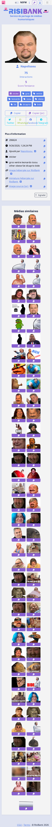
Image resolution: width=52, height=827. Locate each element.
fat (14, 104)
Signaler (41, 195)
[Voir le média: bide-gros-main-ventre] (19, 430)
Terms (27, 824)
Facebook (32, 122)
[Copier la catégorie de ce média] (44, 157)
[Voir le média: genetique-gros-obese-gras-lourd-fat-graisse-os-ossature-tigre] (33, 669)
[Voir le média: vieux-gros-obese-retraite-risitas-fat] (19, 490)
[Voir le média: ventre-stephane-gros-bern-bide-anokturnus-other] (19, 788)
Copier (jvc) (38, 113)
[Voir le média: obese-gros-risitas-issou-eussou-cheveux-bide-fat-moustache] (33, 221)
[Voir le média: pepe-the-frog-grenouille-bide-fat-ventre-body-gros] (19, 326)
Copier (17, 113)
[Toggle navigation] (47, 2)
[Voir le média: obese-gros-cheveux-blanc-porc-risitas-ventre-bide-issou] (33, 236)
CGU (19, 824)
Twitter (10, 122)
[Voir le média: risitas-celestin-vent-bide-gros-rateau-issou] (33, 356)
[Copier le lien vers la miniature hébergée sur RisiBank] (44, 179)
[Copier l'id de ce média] (44, 140)
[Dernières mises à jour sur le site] (29, 2)
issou (28, 99)
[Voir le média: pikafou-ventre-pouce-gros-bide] (19, 385)
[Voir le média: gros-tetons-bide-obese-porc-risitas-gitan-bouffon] (33, 624)
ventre (39, 93)
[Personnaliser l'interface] (34, 2)
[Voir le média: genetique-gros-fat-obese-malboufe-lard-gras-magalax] (33, 758)
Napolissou (28, 66)
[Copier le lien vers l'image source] (44, 187)
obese (40, 99)
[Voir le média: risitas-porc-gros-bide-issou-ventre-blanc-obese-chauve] (19, 251)
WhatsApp (21, 122)
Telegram (42, 122)
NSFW (23, 2)
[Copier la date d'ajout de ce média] (44, 146)
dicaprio (26, 104)
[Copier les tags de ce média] (44, 163)
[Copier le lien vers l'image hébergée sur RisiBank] (44, 171)
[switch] (17, 3)
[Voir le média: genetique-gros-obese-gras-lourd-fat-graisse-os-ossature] (19, 699)
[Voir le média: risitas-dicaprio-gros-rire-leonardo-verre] (33, 445)
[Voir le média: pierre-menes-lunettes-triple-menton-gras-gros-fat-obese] (19, 684)
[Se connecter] (40, 2)
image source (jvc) (19, 186)
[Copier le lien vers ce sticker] (19, 226)
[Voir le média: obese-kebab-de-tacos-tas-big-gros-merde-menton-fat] (19, 400)
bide (39, 104)
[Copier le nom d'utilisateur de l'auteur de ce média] (44, 152)
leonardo (15, 99)
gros (27, 93)
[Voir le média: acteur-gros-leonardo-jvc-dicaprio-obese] (33, 311)
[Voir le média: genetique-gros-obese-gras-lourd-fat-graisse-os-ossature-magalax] (33, 550)
